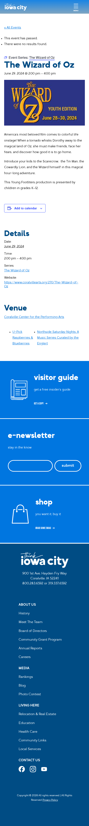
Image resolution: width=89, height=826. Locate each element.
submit (68, 466)
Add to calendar (25, 208)
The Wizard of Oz (16, 270)
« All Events (12, 27)
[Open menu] (76, 7)
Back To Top (83, 296)
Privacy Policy (50, 800)
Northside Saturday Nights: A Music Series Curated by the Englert (58, 338)
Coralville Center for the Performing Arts (34, 317)
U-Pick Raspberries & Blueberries (22, 338)
